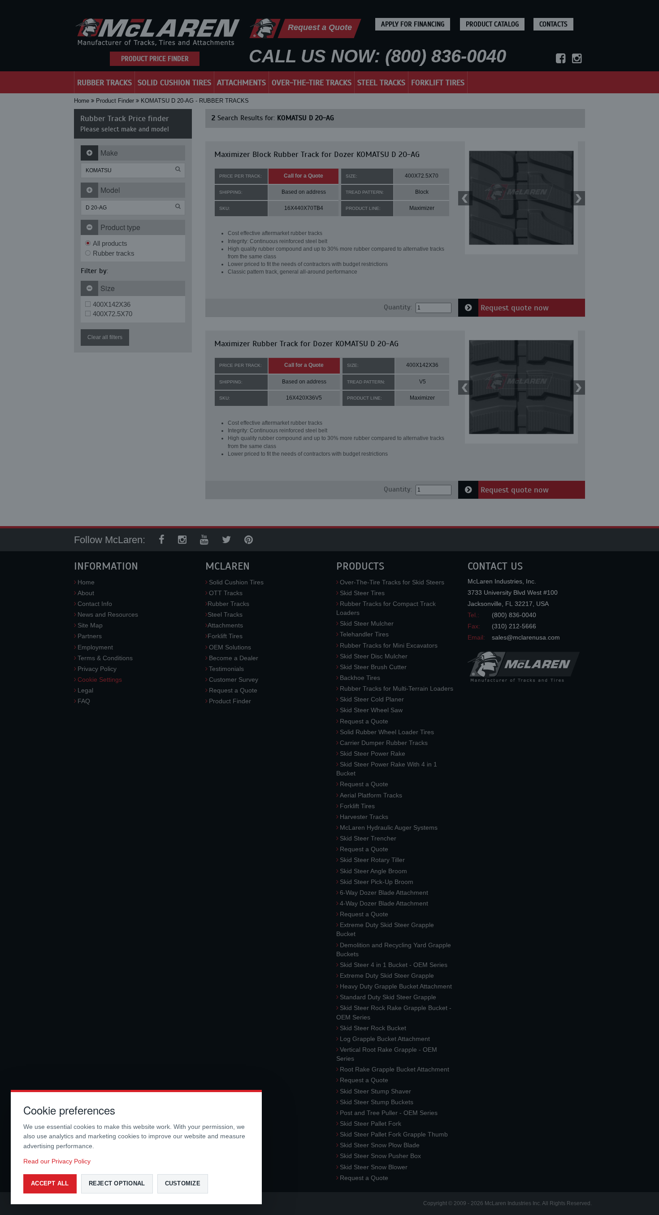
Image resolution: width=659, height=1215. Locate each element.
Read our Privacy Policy (57, 1161)
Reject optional (117, 1183)
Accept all (50, 1183)
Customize (182, 1183)
